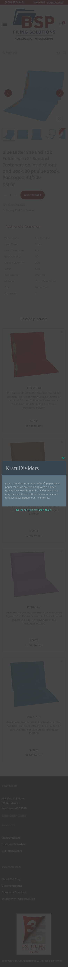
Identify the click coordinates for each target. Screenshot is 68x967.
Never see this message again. (34, 510)
